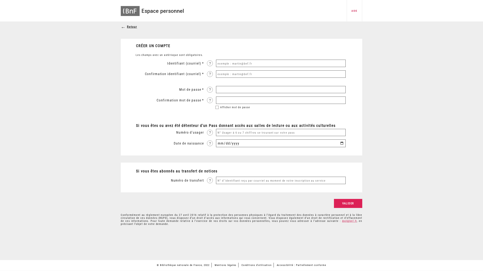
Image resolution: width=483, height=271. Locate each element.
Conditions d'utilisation (256, 265)
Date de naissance (189, 143)
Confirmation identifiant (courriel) (173, 74)
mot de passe (235, 107)
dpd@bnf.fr (349, 220)
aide (354, 11)
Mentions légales (225, 265)
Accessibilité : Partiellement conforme (301, 265)
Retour (132, 27)
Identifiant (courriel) (184, 63)
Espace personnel (162, 11)
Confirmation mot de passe (179, 100)
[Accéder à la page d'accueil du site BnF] (130, 8)
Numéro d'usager (190, 132)
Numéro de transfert (187, 180)
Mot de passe (190, 89)
